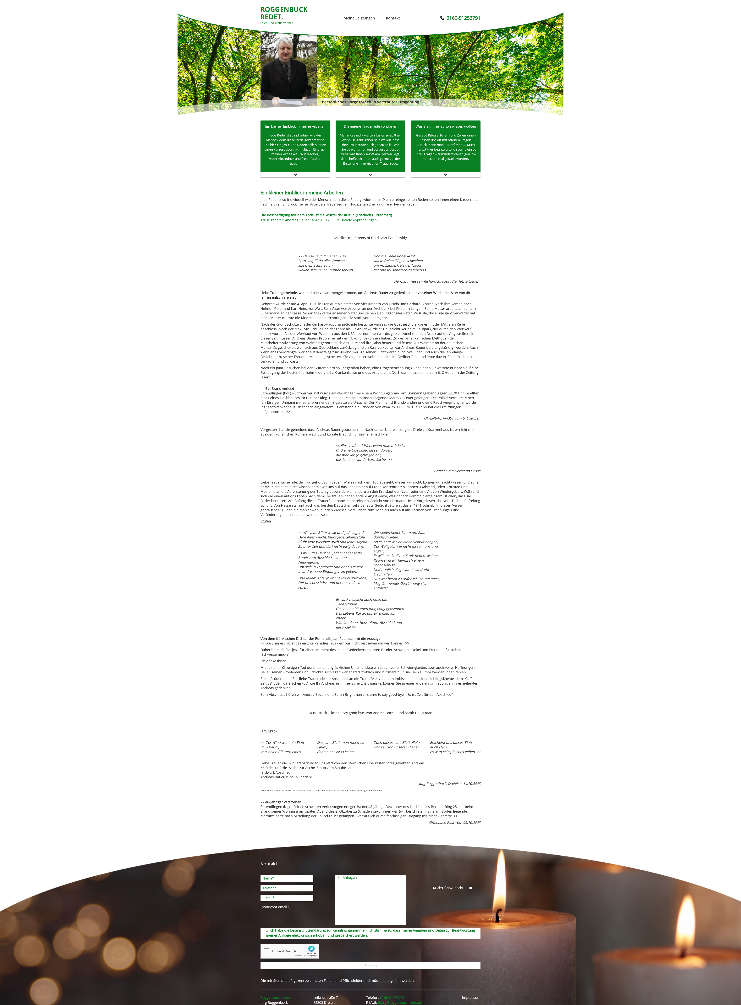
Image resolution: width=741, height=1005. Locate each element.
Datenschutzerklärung (308, 930)
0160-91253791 (392, 997)
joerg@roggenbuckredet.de (400, 1002)
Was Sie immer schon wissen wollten (446, 126)
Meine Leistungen (359, 18)
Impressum (471, 997)
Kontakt (393, 18)
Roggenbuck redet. (284, 15)
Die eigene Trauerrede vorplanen (370, 126)
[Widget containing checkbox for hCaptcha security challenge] (290, 951)
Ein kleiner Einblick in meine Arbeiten (295, 126)
